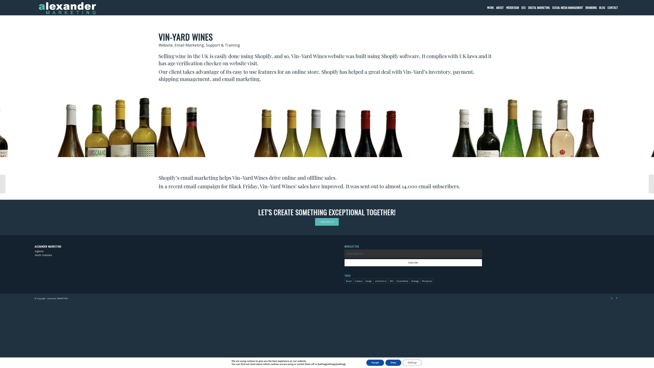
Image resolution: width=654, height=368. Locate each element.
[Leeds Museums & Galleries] (2, 184)
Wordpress (427, 281)
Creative (358, 281)
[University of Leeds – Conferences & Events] (651, 184)
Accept (375, 362)
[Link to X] (611, 298)
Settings (412, 362)
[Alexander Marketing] (67, 7)
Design (369, 281)
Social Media (402, 281)
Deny (393, 362)
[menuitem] (490, 7)
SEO (391, 281)
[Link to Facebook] (616, 298)
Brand (349, 281)
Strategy (415, 281)
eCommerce (381, 281)
